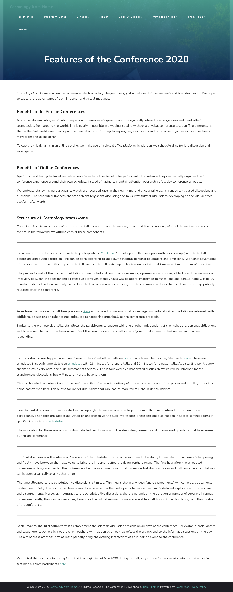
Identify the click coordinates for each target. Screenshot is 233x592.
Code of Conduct (130, 16)
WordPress (182, 587)
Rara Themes (151, 587)
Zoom (187, 358)
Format (103, 16)
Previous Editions (163, 16)
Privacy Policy (198, 587)
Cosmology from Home (31, 7)
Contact (22, 29)
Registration (25, 16)
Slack (86, 311)
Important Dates (55, 16)
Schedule (83, 16)
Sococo (129, 358)
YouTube (107, 253)
